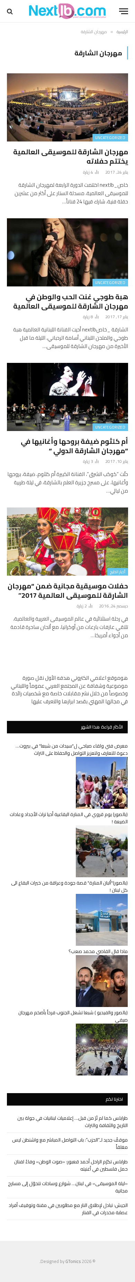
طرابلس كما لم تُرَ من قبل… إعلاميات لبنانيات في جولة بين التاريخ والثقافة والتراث (72, 1122)
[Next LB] (67, 11)
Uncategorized (110, 137)
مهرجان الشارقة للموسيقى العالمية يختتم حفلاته (70, 156)
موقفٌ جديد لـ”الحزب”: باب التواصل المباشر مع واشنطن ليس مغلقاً (70, 1143)
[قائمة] (123, 11)
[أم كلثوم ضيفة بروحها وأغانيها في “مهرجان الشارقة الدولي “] (67, 397)
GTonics (73, 1261)
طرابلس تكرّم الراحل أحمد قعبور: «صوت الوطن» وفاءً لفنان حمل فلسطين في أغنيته (71, 1165)
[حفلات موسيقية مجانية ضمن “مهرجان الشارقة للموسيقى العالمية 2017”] (67, 541)
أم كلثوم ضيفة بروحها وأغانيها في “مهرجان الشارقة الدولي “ (74, 446)
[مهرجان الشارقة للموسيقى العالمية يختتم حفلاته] (67, 107)
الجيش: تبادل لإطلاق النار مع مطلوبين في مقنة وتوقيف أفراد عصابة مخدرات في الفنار (68, 1209)
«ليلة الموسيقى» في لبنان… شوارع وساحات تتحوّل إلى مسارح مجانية (68, 1187)
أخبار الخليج (117, 571)
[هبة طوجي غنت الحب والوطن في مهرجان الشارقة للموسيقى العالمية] (67, 252)
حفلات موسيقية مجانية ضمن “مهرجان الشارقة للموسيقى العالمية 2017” (68, 590)
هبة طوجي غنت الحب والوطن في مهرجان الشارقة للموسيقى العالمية (70, 301)
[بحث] (10, 11)
